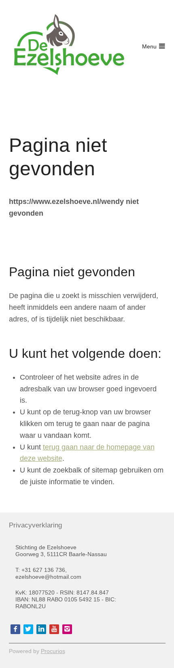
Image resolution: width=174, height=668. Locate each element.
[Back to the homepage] (69, 46)
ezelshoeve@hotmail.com (48, 576)
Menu (149, 46)
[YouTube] (54, 629)
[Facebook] (15, 629)
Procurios (53, 651)
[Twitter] (28, 629)
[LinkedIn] (41, 629)
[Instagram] (67, 629)
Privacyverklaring (34, 525)
